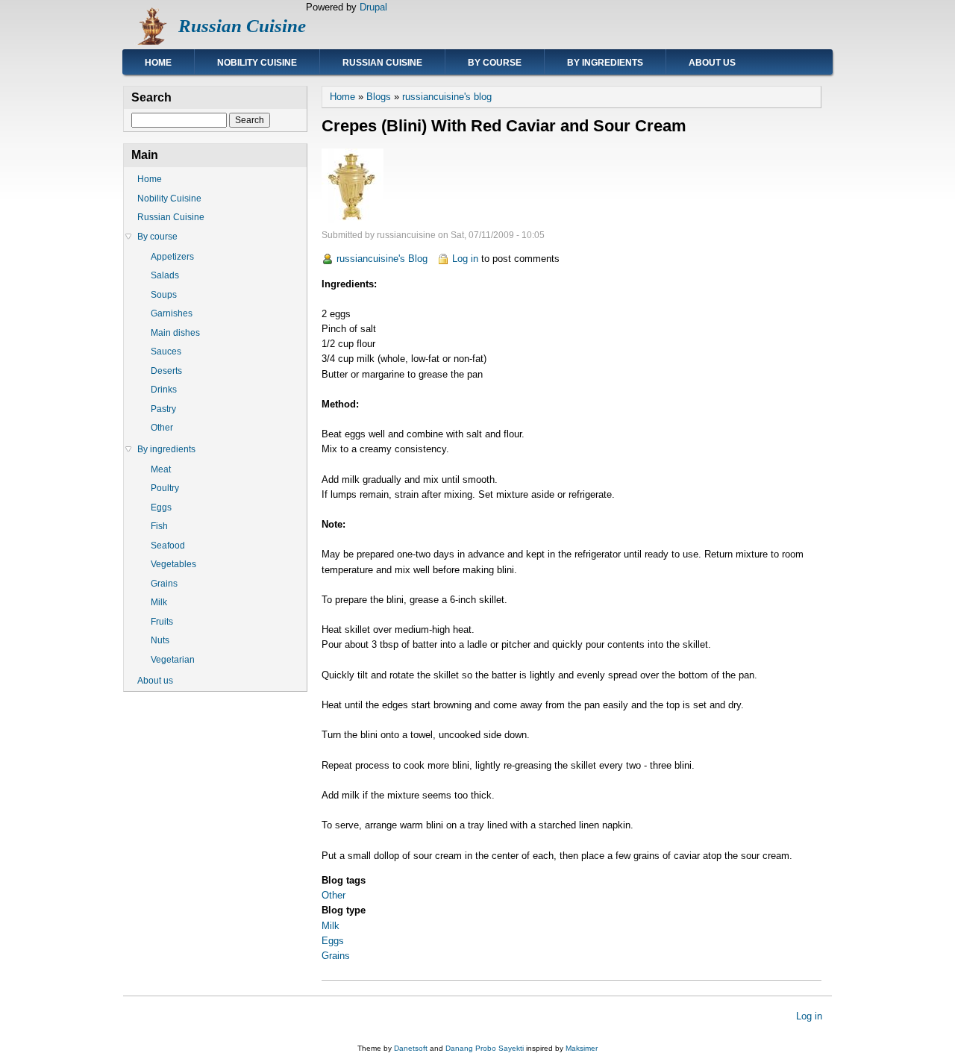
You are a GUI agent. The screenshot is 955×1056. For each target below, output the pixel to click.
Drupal (373, 7)
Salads (165, 275)
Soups (164, 295)
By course (495, 62)
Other (333, 895)
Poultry (165, 488)
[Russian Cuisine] (150, 41)
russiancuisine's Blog (382, 258)
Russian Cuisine (242, 26)
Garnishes (171, 313)
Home (158, 62)
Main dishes (175, 333)
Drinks (164, 389)
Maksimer (582, 1048)
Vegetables (173, 564)
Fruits (162, 621)
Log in (465, 258)
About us (712, 62)
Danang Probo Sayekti (484, 1048)
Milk (330, 925)
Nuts (160, 640)
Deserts (166, 371)
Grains (336, 955)
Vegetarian (173, 659)
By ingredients (605, 62)
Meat (161, 469)
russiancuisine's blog (447, 96)
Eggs (333, 940)
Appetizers (172, 256)
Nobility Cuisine (257, 62)
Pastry (163, 409)
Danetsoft (411, 1048)
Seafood (168, 545)
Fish (159, 526)
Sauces (166, 351)
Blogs (378, 96)
